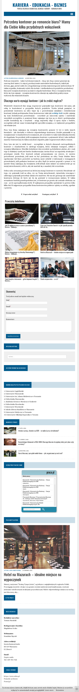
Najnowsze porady (11, 422)
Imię (7, 300)
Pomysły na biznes (11, 679)
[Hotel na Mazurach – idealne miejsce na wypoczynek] (37, 567)
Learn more (49, 690)
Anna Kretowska (15, 570)
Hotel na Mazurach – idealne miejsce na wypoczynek (32, 576)
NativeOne (39, 284)
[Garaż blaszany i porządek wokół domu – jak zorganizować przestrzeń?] (10, 455)
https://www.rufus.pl (12, 676)
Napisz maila (8, 657)
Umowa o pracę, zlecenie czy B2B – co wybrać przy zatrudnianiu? (38, 430)
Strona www (10, 313)
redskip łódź (57, 113)
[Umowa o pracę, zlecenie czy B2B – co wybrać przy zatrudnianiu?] (10, 433)
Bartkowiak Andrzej (16, 78)
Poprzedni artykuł (30, 194)
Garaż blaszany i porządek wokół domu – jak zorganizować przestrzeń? (40, 453)
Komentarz (10, 319)
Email (8, 306)
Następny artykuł (49, 194)
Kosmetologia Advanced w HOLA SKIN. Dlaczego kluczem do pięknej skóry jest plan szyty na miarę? (46, 443)
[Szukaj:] (37, 356)
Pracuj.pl (7, 681)
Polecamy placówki (12, 520)
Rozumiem (60, 690)
